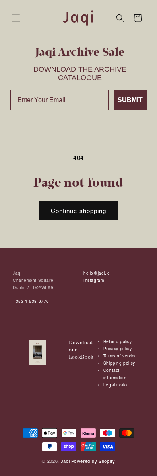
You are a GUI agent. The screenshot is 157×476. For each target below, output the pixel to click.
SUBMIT (130, 99)
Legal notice (116, 385)
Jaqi (65, 461)
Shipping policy (119, 363)
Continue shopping (78, 210)
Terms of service (120, 356)
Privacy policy (117, 349)
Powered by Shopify (93, 461)
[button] (16, 18)
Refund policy (117, 341)
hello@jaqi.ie (96, 273)
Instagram (93, 280)
